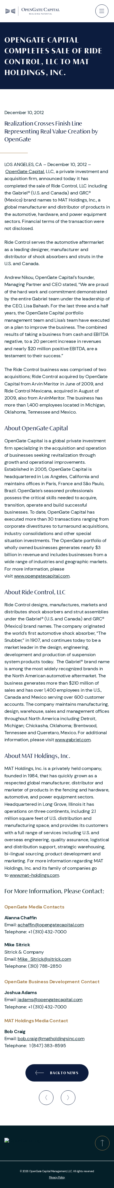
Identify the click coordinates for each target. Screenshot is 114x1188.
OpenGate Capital (24, 171)
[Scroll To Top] (102, 1143)
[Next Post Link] (68, 1097)
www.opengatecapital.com (42, 576)
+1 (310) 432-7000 (47, 932)
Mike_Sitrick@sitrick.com (44, 959)
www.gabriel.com (73, 740)
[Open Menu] (101, 11)
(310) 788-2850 (45, 966)
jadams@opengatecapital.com (50, 999)
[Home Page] (33, 11)
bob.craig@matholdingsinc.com (51, 1038)
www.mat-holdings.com (34, 875)
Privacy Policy (57, 1177)
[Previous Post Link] (46, 1097)
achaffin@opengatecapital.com (51, 925)
